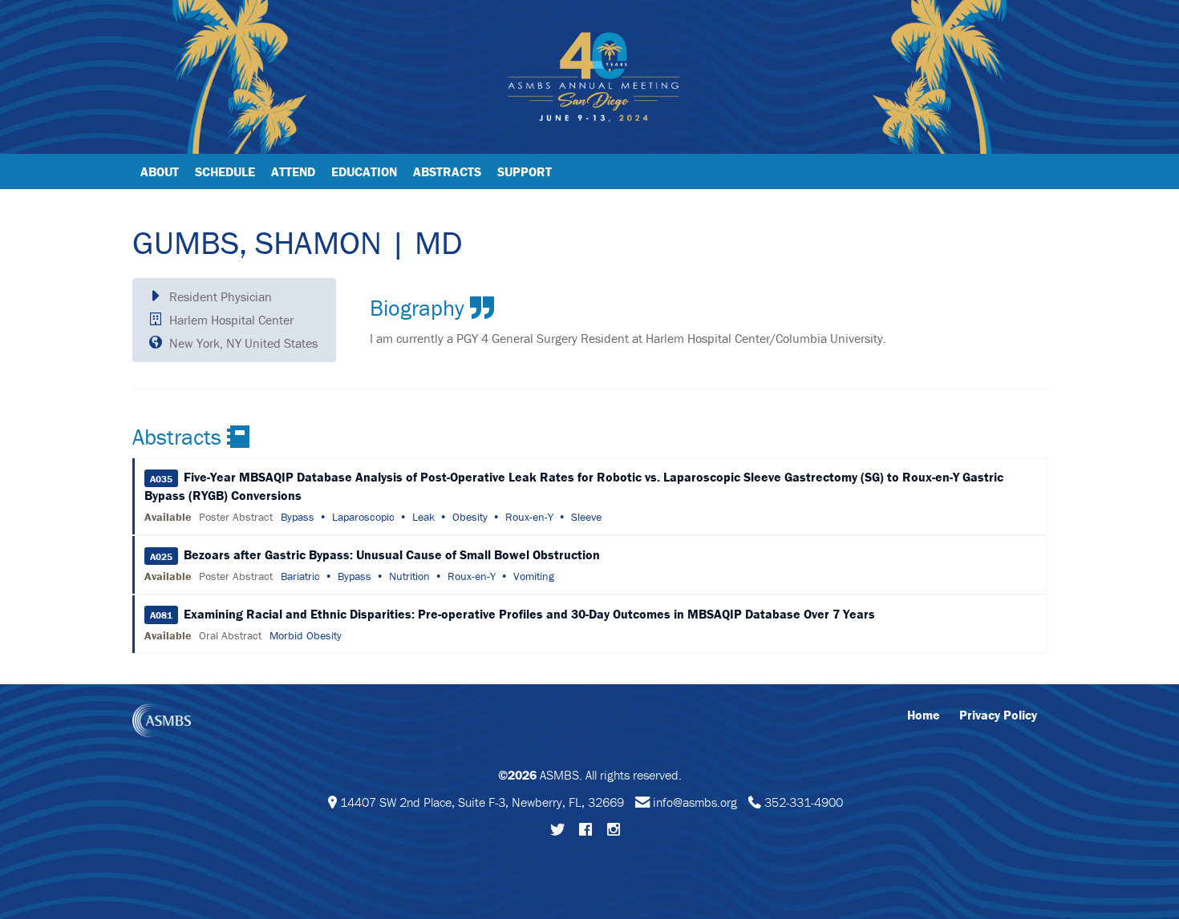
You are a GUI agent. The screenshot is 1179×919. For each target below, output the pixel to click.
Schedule (225, 171)
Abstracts (447, 171)
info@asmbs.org (695, 802)
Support (524, 171)
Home (923, 715)
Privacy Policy (998, 715)
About (159, 171)
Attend (293, 171)
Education (364, 171)
